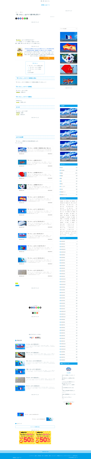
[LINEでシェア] (25, 18)
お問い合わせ (75, 455)
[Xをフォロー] (33, 313)
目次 (33, 63)
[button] (27, 18)
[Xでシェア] (16, 18)
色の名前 (46, 455)
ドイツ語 (17, 285)
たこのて (69, 372)
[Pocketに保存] (23, 18)
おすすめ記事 (30, 72)
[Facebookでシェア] (18, 18)
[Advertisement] (35, 30)
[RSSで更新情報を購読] (37, 313)
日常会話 (39, 455)
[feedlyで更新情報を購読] (35, 313)
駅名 (50, 455)
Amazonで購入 (46, 58)
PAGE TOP (45, 451)
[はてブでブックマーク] (20, 18)
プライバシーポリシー (67, 455)
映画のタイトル (60, 455)
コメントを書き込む (35, 426)
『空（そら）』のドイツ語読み (35, 69)
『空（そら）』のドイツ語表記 (35, 67)
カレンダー (54, 455)
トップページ (31, 455)
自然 (17, 283)
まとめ (29, 70)
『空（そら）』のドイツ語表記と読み (35, 65)
